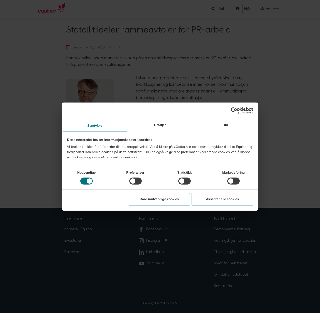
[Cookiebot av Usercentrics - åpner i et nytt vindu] (234, 110)
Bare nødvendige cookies (159, 199)
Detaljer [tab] (160, 125)
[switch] (135, 181)
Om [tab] (225, 125)
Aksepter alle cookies (222, 199)
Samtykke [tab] (94, 125)
